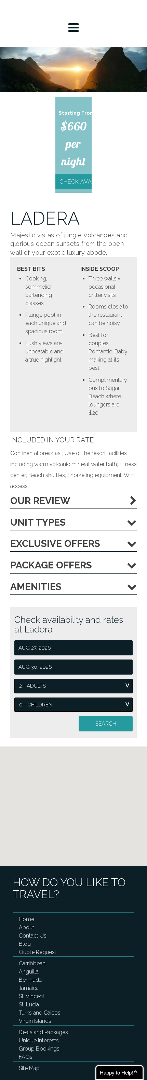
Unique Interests (39, 1040)
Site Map (29, 1068)
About (26, 927)
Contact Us (32, 935)
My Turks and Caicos (73, 10)
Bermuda (30, 980)
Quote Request (37, 952)
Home (26, 919)
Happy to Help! (116, 1073)
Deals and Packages (43, 1032)
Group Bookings (39, 1048)
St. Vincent (31, 996)
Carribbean (32, 963)
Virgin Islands (35, 1021)
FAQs (25, 1057)
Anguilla (29, 971)
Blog (25, 944)
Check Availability (75, 181)
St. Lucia (29, 1004)
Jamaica (29, 988)
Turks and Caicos (40, 1012)
